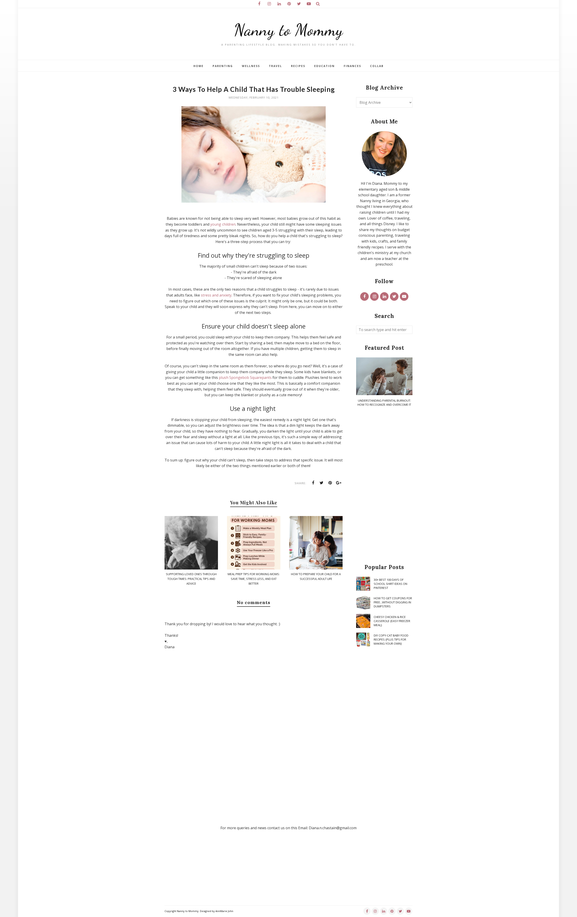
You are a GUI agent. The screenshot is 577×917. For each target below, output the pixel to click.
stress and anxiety (216, 295)
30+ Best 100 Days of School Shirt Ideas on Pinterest (390, 584)
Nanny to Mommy (288, 30)
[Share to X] (321, 482)
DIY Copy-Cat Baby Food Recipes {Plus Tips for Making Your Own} (391, 639)
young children (223, 224)
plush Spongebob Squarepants (245, 377)
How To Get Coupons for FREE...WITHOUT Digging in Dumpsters (393, 602)
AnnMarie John (224, 911)
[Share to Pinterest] (330, 482)
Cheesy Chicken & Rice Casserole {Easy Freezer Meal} (392, 621)
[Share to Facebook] (313, 482)
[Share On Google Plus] (338, 482)
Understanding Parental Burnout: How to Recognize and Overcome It (384, 402)
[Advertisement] (384, 485)
